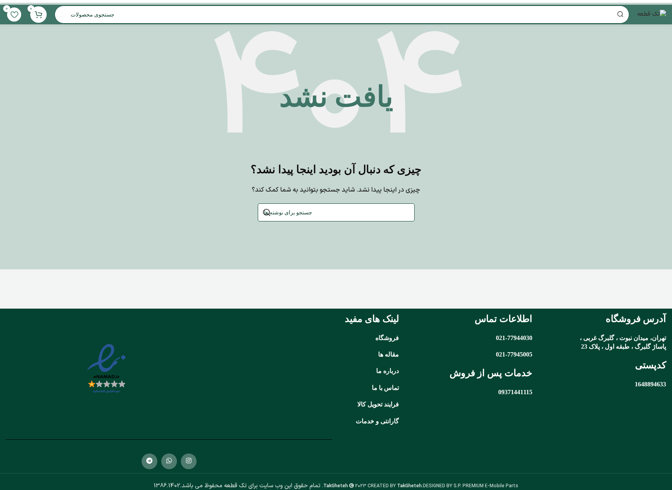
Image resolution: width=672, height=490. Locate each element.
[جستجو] (267, 212)
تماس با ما (385, 387)
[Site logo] (651, 14)
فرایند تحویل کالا (378, 404)
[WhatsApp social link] (169, 461)
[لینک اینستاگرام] (189, 461)
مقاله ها (388, 354)
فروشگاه (387, 338)
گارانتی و (386, 421)
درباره (391, 371)
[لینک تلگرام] (149, 461)
